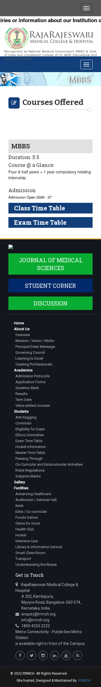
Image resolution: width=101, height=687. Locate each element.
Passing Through (29, 458)
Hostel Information (30, 447)
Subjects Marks (28, 476)
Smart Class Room (30, 553)
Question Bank (27, 388)
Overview (22, 335)
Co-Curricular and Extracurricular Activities (48, 464)
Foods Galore (26, 517)
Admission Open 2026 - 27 (30, 197)
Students (21, 411)
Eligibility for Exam (30, 429)
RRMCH (84, 680)
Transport (23, 559)
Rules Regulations (30, 470)
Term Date (23, 400)
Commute (23, 423)
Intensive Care (26, 541)
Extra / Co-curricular (31, 511)
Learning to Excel (29, 358)
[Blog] (77, 655)
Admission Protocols (32, 376)
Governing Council (30, 352)
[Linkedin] (54, 655)
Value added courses (32, 405)
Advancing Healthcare (33, 494)
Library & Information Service (38, 547)
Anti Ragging (25, 417)
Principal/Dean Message (35, 346)
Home (19, 323)
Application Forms (30, 382)
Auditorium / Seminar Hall (36, 500)
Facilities (21, 488)
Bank (19, 506)
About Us (21, 329)
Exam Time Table (28, 441)
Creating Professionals (33, 364)
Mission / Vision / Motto (34, 341)
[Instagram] (43, 655)
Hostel (20, 535)
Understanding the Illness (36, 564)
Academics (23, 370)
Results (21, 394)
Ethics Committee (29, 435)
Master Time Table (30, 453)
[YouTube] (66, 655)
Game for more (27, 523)
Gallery (19, 482)
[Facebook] (20, 655)
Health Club (24, 529)
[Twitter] (31, 655)
